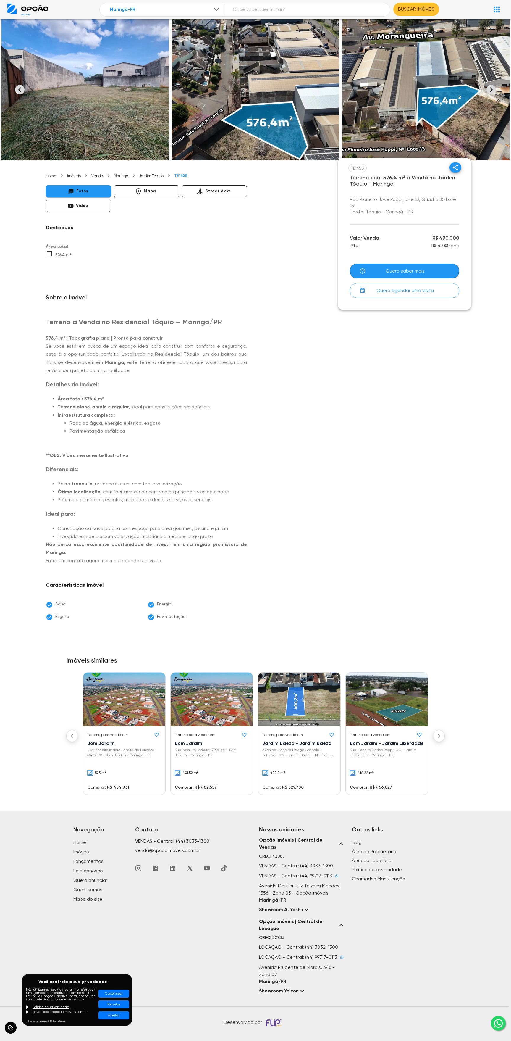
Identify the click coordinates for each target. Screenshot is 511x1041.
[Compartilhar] (455, 167)
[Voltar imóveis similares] (72, 736)
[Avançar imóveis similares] (439, 736)
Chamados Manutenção (378, 879)
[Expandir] (216, 9)
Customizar (114, 993)
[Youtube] (207, 868)
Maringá (121, 176)
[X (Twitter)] (190, 868)
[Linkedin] (173, 868)
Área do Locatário (372, 860)
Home (51, 176)
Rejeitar (113, 1004)
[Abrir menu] (497, 9)
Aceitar (113, 1015)
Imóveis (74, 176)
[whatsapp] (498, 1023)
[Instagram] (138, 868)
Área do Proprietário (374, 851)
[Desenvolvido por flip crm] (274, 1022)
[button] (78, 191)
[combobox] (165, 9)
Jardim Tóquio (151, 176)
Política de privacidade (377, 869)
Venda (97, 176)
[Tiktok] (224, 868)
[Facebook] (155, 868)
